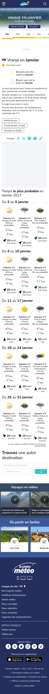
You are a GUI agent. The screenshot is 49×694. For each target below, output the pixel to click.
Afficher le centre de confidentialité (26, 681)
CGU (23, 668)
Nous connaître (9, 604)
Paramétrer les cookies (37, 677)
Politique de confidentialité (15, 677)
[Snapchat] (21, 646)
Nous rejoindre (9, 608)
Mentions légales (12, 668)
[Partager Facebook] (18, 138)
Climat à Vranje (17, 26)
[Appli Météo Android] (33, 660)
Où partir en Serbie (13, 130)
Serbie (9, 9)
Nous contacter (9, 612)
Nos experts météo (12, 590)
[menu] (4, 4)
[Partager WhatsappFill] (35, 138)
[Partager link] (40, 138)
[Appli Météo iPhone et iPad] (15, 660)
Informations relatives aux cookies (26, 672)
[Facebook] (8, 646)
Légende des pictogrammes (16, 617)
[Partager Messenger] (29, 138)
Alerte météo (8, 599)
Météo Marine (9, 629)
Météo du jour (10, 120)
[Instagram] (27, 646)
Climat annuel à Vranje (14, 125)
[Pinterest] (34, 646)
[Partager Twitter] (23, 138)
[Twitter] (14, 646)
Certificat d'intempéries (14, 595)
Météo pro (7, 634)
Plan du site (39, 668)
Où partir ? (34, 26)
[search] (45, 4)
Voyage (3, 9)
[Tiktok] (41, 646)
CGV (30, 668)
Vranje (14, 9)
